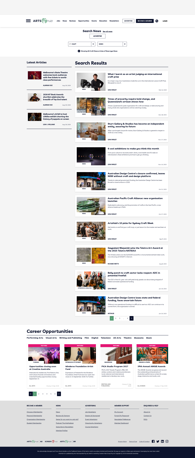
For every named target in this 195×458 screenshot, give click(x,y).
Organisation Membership (36, 419)
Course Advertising (91, 427)
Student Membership (34, 423)
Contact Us (147, 416)
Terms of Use (133, 441)
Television (106, 337)
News (65, 21)
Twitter (157, 441)
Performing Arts (35, 337)
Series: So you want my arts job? (67, 419)
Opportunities (83, 21)
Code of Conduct (144, 441)
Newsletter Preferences (122, 419)
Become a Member (145, 21)
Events (94, 21)
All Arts (117, 337)
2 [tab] (38, 394)
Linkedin (162, 441)
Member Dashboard (121, 423)
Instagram (167, 441)
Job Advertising (90, 412)
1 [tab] (34, 394)
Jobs (58, 21)
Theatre (127, 337)
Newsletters (114, 21)
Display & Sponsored (92, 416)
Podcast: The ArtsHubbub (65, 423)
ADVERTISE (128, 21)
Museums (139, 337)
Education (103, 21)
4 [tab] (46, 394)
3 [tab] (42, 394)
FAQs (145, 419)
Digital (95, 337)
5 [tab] (50, 394)
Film (87, 337)
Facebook (153, 441)
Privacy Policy (122, 441)
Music (149, 337)
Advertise (97, 36)
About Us (147, 412)
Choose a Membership (34, 412)
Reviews (72, 21)
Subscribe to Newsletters (64, 427)
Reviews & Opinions (63, 416)
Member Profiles (61, 431)
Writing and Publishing (70, 337)
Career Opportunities (50, 331)
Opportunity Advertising (93, 423)
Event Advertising (91, 419)
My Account (118, 412)
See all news (107, 31)
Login (165, 21)
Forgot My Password (121, 416)
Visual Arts (51, 337)
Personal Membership (34, 416)
